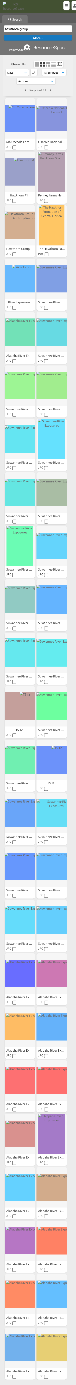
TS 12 (19, 730)
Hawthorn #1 (19, 195)
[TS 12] (20, 706)
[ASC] (34, 72)
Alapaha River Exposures (23, 355)
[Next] (49, 90)
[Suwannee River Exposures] (51, 279)
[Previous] (26, 90)
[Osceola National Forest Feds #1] (51, 118)
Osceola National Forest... (56, 142)
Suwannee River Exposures (57, 302)
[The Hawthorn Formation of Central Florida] (51, 225)
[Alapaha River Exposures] (20, 332)
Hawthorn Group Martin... (24, 248)
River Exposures (19, 302)
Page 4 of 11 (38, 90)
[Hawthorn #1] (20, 172)
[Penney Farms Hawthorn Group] (51, 172)
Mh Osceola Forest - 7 (21, 142)
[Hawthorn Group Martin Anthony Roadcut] (20, 225)
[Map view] (59, 64)
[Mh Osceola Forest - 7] (20, 118)
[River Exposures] (20, 279)
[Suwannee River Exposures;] (51, 813)
